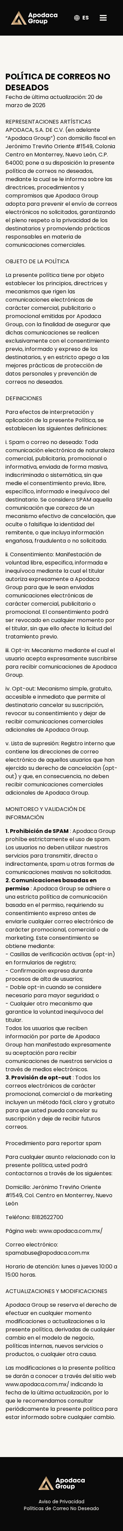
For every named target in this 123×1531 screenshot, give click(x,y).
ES (85, 18)
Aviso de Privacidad (61, 1501)
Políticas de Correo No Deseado (61, 1508)
